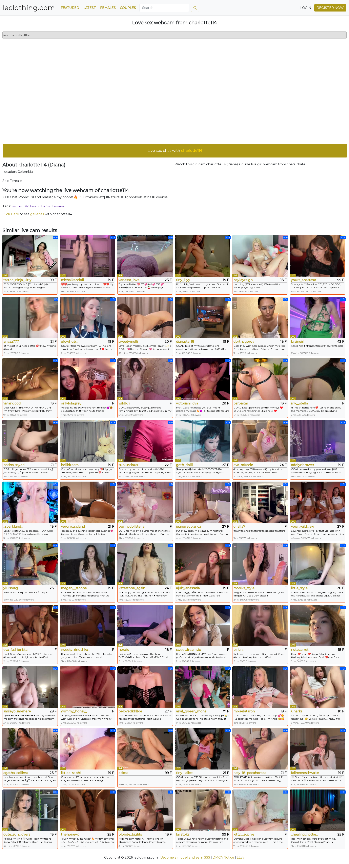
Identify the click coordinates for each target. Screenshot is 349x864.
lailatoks (182, 834)
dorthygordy (243, 341)
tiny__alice (184, 773)
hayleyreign (243, 280)
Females (108, 8)
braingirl (297, 341)
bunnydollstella (131, 526)
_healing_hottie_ (304, 834)
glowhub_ (69, 341)
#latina (45, 206)
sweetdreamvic (188, 650)
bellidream (70, 465)
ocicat (123, 773)
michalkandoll (72, 280)
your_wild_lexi (302, 526)
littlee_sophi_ (71, 773)
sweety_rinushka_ (75, 650)
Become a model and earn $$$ (185, 857)
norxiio (124, 650)
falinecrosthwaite (305, 773)
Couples (128, 8)
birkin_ (238, 650)
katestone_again (132, 588)
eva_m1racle (243, 465)
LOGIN (305, 8)
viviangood (12, 403)
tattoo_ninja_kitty (17, 280)
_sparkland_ (13, 526)
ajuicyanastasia (188, 588)
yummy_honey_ (74, 711)
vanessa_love (129, 280)
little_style (299, 588)
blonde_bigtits (130, 834)
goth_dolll (184, 465)
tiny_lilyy (183, 280)
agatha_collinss (15, 773)
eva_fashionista (15, 650)
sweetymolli (128, 341)
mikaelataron (244, 711)
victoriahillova (187, 403)
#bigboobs (31, 206)
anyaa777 (11, 341)
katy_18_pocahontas (249, 773)
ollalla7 (239, 526)
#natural (17, 206)
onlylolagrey (71, 403)
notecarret (300, 650)
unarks (296, 711)
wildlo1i (124, 403)
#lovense (58, 206)
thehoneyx (70, 834)
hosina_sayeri (13, 465)
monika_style (243, 588)
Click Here (10, 214)
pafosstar (240, 403)
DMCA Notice (223, 857)
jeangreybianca (188, 526)
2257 (241, 857)
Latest (89, 8)
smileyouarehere (17, 711)
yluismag (10, 588)
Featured (70, 8)
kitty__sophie (243, 834)
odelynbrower (302, 465)
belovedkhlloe (130, 711)
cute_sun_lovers (16, 834)
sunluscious (128, 465)
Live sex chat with (175, 150)
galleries (37, 214)
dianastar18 (185, 341)
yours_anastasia (303, 280)
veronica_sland (73, 526)
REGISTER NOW (330, 8)
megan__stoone (74, 588)
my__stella (299, 403)
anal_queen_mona (191, 711)
